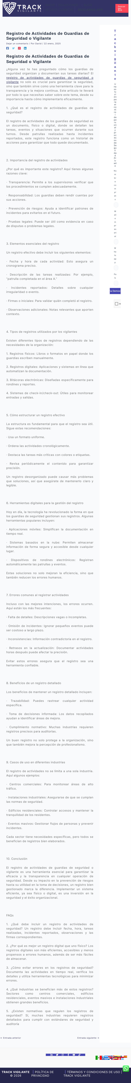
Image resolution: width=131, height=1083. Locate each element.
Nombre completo (115, 185)
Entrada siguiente (88, 1038)
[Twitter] (13, 48)
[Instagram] (63, 1055)
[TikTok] (79, 1055)
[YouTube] (74, 1055)
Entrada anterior (10, 1038)
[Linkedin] (25, 48)
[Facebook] (7, 48)
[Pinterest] (19, 48)
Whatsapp (115, 255)
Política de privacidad (42, 1073)
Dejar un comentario (17, 43)
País (115, 276)
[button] (79, 5)
